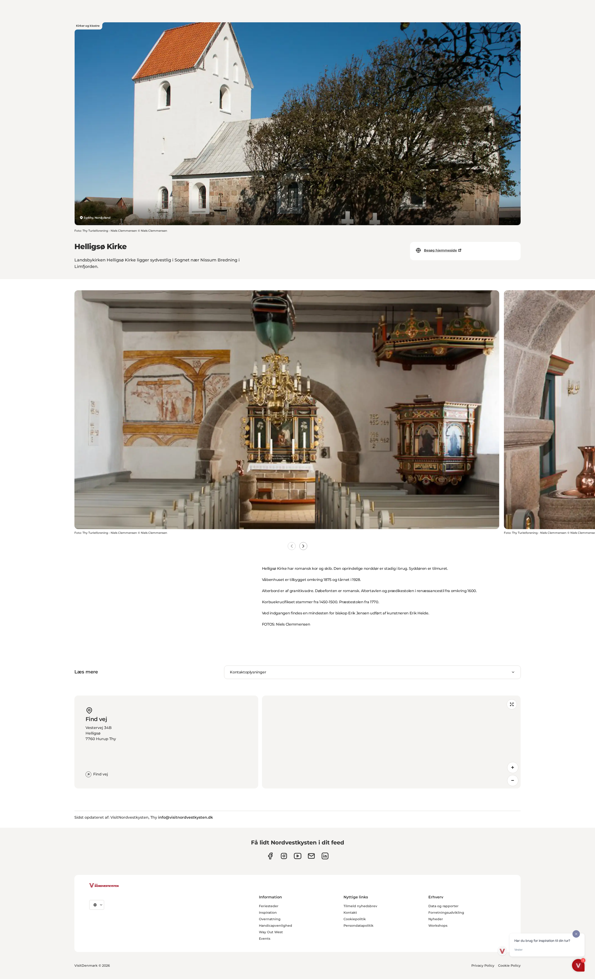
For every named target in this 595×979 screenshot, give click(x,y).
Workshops (437, 925)
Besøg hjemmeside (440, 250)
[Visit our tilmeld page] (311, 856)
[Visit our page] (270, 856)
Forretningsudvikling (446, 912)
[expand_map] (512, 704)
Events (264, 938)
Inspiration (268, 912)
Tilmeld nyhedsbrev (360, 906)
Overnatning (270, 919)
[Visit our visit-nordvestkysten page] (325, 856)
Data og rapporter (443, 906)
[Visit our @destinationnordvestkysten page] (298, 856)
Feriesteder (268, 906)
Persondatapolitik (359, 925)
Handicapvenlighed (275, 925)
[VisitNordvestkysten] (104, 885)
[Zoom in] (512, 767)
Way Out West (271, 932)
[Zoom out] (512, 780)
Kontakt (350, 912)
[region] (391, 742)
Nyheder (435, 919)
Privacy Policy (482, 965)
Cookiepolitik (355, 919)
